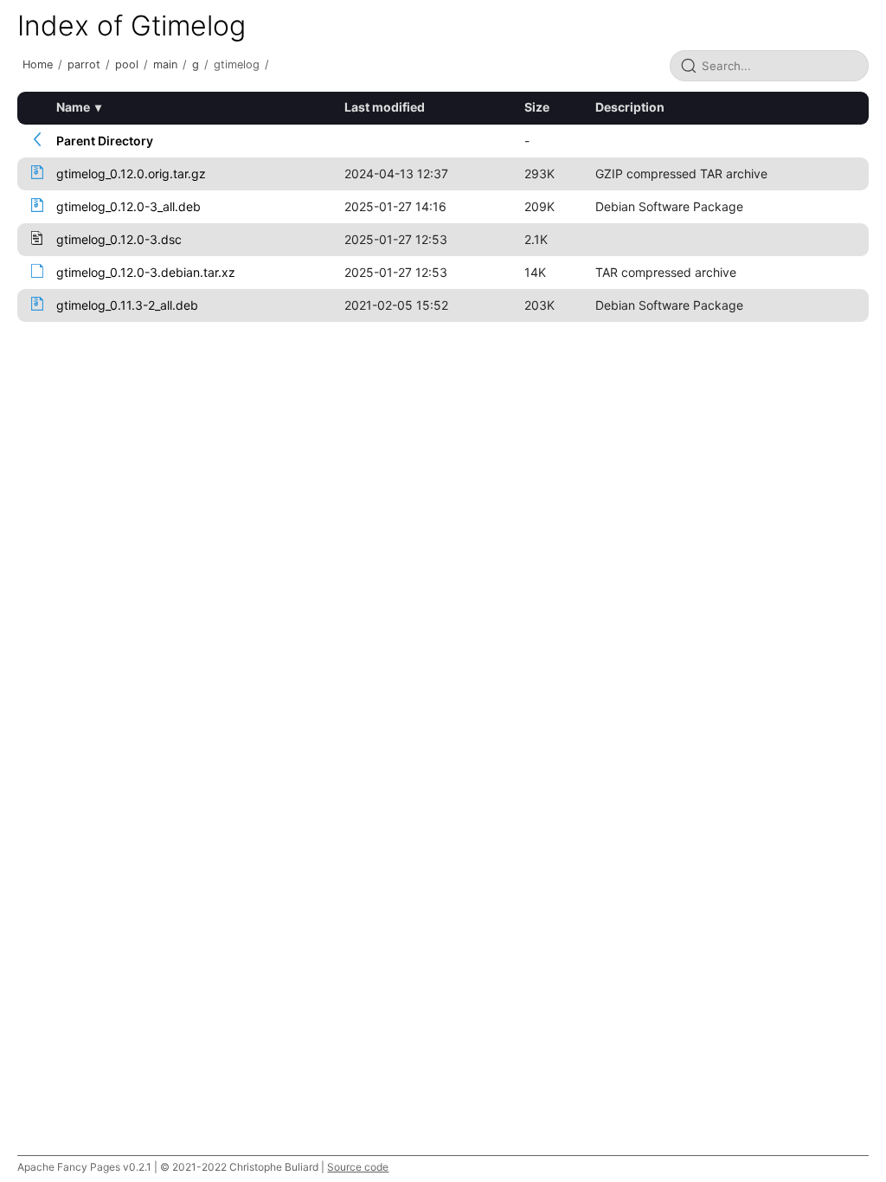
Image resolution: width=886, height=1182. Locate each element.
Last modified (384, 107)
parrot (83, 64)
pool (126, 64)
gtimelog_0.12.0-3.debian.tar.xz (145, 272)
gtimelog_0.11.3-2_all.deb (127, 305)
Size (536, 107)
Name (73, 107)
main (165, 64)
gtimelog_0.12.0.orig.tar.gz (131, 173)
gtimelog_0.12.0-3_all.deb (128, 206)
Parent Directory (104, 140)
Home (37, 64)
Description (629, 107)
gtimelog (237, 64)
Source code (357, 1166)
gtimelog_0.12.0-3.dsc (119, 239)
